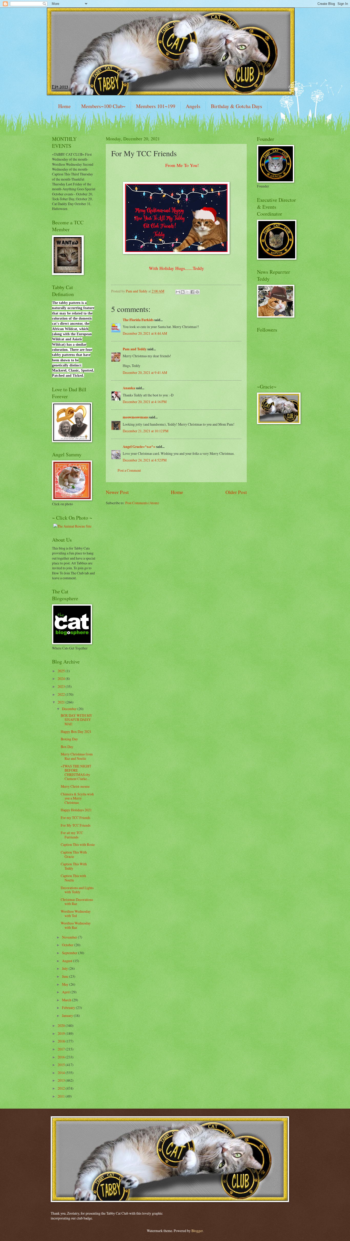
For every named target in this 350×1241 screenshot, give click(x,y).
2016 (62, 1057)
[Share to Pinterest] (197, 292)
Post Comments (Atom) (142, 502)
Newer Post (117, 492)
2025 (62, 670)
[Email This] (177, 292)
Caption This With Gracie (74, 854)
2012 (62, 1088)
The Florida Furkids (138, 319)
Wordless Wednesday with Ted (76, 913)
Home (64, 106)
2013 (62, 1080)
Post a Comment (129, 470)
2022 (62, 694)
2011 (62, 1096)
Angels (193, 106)
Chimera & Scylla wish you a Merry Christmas (77, 798)
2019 (62, 1033)
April (66, 992)
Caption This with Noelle (73, 877)
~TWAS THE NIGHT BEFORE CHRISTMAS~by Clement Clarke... (76, 772)
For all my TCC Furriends (72, 834)
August (67, 960)
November (70, 937)
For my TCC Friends (75, 817)
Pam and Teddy (135, 349)
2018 (62, 1041)
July (65, 968)
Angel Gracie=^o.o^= (139, 446)
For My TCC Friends (75, 825)
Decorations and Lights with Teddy (77, 890)
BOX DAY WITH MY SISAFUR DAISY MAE (76, 719)
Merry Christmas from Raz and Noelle (77, 756)
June (65, 976)
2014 (62, 1072)
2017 (62, 1049)
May (65, 984)
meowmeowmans (135, 417)
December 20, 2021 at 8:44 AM (145, 333)
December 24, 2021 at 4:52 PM (145, 460)
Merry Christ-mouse (75, 786)
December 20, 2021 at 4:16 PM (145, 401)
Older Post (236, 492)
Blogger (197, 1230)
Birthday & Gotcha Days (236, 106)
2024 (62, 678)
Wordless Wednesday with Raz (76, 925)
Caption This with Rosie (78, 844)
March (67, 999)
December (69, 708)
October (68, 944)
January (68, 1015)
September (70, 952)
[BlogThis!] (182, 292)
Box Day (67, 746)
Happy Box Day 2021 (76, 731)
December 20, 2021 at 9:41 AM (145, 372)
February (69, 1007)
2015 (62, 1064)
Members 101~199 (155, 106)
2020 (62, 1025)
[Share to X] (187, 292)
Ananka (129, 388)
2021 (62, 702)
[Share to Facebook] (192, 292)
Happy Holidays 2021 (76, 809)
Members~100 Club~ (103, 106)
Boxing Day (69, 739)
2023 (62, 686)
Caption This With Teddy (74, 866)
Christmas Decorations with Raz (77, 901)
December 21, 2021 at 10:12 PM (145, 430)
